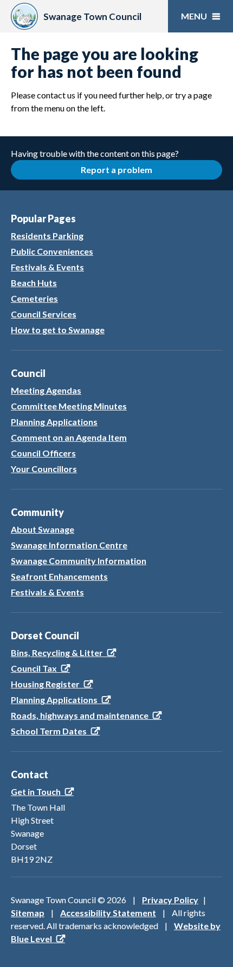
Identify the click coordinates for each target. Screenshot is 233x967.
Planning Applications (54, 421)
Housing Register (45, 684)
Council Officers (43, 453)
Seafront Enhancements (59, 576)
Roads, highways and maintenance (79, 715)
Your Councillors (44, 468)
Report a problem (116, 169)
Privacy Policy (170, 900)
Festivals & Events (47, 267)
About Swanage (42, 529)
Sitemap (27, 913)
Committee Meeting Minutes (69, 406)
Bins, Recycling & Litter (57, 652)
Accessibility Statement (108, 913)
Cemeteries (34, 298)
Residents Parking (47, 235)
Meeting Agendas (46, 390)
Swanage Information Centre (69, 545)
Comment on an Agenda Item (69, 437)
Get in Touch (36, 791)
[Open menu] (200, 16)
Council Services (43, 314)
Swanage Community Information (78, 560)
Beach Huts (34, 282)
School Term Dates (49, 731)
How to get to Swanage (58, 329)
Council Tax (34, 668)
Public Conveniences (52, 251)
